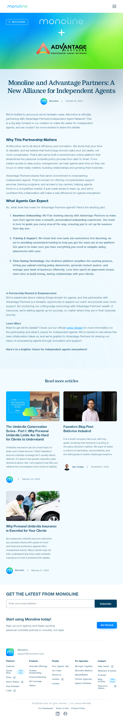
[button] (114, 6)
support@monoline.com (31, 654)
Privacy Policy (78, 709)
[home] (17, 6)
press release (74, 328)
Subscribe (105, 604)
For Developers (45, 709)
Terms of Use (62, 709)
